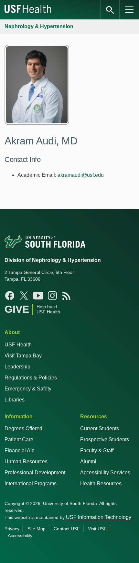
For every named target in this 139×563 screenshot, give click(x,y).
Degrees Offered (23, 428)
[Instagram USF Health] (52, 295)
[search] (110, 9)
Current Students (99, 428)
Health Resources (101, 483)
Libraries (15, 399)
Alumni (88, 461)
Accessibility (20, 535)
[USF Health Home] (28, 10)
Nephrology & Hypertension (39, 26)
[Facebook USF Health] (10, 295)
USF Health (18, 344)
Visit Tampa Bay (23, 355)
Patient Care (19, 439)
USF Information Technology (98, 517)
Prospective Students (104, 439)
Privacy (12, 528)
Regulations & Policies (31, 377)
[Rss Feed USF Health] (66, 295)
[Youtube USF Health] (38, 295)
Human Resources (26, 461)
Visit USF (97, 528)
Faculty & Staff (96, 450)
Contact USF (67, 528)
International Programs (31, 483)
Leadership (17, 366)
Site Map (36, 528)
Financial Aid (20, 450)
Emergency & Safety (28, 388)
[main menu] (129, 9)
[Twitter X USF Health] (24, 295)
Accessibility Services (105, 472)
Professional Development (35, 472)
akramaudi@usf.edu (81, 175)
